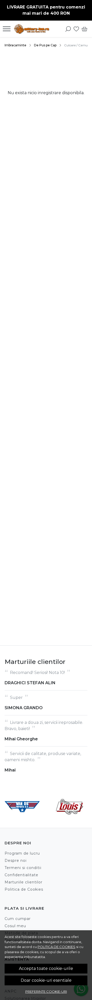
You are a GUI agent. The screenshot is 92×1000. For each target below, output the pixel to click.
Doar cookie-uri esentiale (46, 980)
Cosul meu (15, 926)
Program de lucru (22, 853)
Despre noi (16, 860)
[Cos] (84, 29)
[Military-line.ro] (32, 29)
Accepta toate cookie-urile (46, 968)
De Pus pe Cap (45, 45)
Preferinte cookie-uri (46, 991)
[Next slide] (81, 806)
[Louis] (69, 816)
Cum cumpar (18, 918)
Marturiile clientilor (23, 882)
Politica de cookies (56, 947)
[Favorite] (76, 29)
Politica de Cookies (24, 889)
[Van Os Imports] (22, 816)
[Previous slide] (11, 806)
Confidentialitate (21, 875)
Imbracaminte (15, 45)
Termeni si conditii (23, 867)
